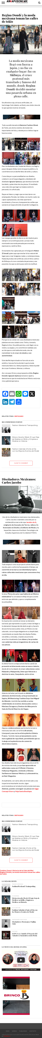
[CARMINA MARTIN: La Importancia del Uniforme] (21, 960)
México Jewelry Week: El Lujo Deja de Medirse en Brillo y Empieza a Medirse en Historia (25, 439)
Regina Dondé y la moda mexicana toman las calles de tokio (20, 873)
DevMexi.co (7, 1036)
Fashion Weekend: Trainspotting (25, 425)
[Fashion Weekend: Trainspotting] (6, 428)
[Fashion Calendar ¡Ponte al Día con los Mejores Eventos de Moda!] (6, 452)
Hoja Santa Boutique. (23, 791)
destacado (18, 416)
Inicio (7, 1031)
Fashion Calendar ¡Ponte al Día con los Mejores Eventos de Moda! (25, 450)
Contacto (32, 1031)
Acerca (14, 1031)
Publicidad (23, 1031)
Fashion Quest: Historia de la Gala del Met (16, 870)
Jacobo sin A (31, 522)
